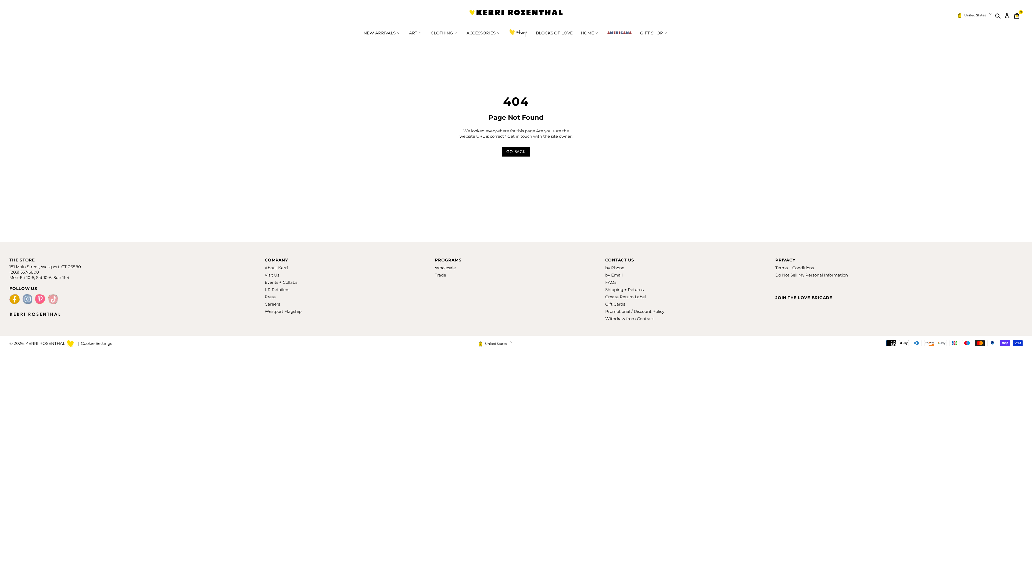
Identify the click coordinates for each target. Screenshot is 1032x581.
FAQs (610, 282)
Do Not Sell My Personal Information (811, 275)
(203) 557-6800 (24, 272)
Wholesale (445, 267)
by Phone (614, 267)
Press (270, 296)
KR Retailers (277, 289)
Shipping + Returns (624, 289)
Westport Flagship (283, 311)
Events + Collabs (281, 282)
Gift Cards (615, 304)
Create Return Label (625, 296)
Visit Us (272, 275)
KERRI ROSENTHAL (516, 15)
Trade (440, 275)
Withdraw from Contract (629, 318)
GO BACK (515, 151)
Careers (272, 304)
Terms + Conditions (794, 267)
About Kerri (276, 267)
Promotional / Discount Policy (634, 311)
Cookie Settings (96, 343)
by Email (614, 275)
